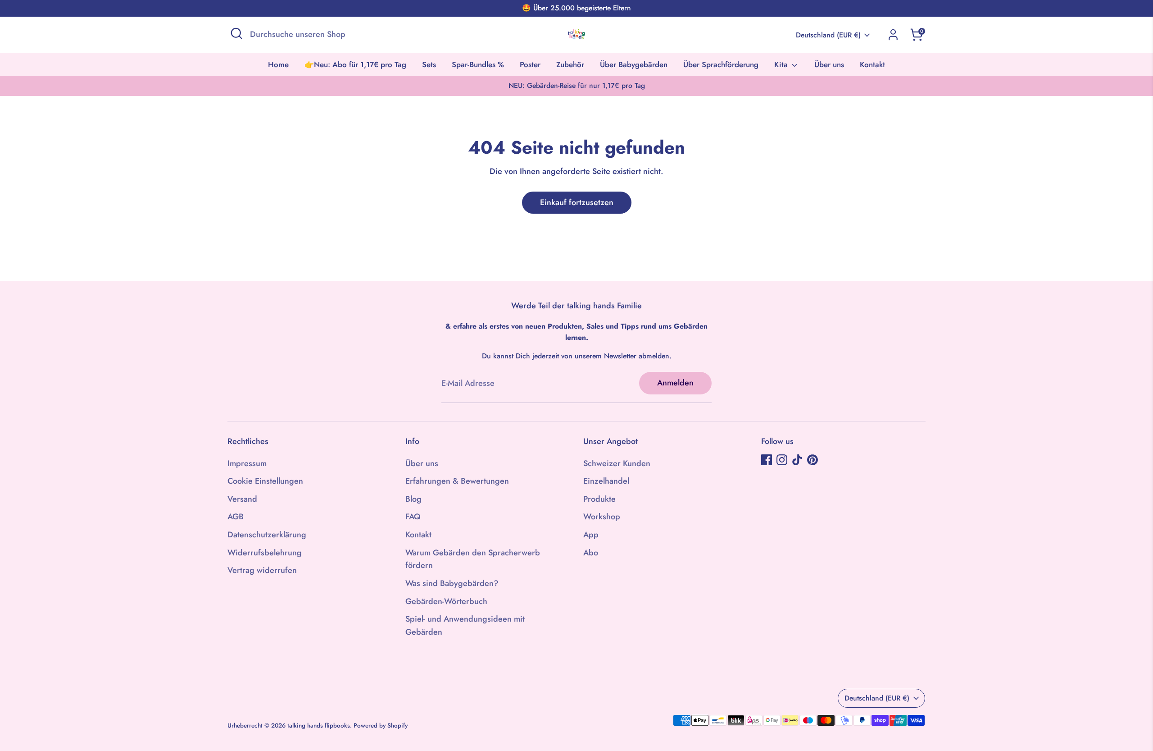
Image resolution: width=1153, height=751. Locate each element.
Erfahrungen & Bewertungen (457, 481)
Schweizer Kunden (616, 463)
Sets (429, 64)
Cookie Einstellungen (265, 481)
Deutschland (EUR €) (828, 35)
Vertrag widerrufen (262, 570)
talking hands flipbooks (318, 725)
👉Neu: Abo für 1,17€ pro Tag (355, 64)
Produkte (599, 499)
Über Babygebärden (633, 64)
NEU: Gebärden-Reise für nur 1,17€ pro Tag (576, 85)
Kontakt (872, 64)
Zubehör (570, 64)
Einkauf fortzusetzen (576, 202)
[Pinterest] (812, 459)
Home (278, 64)
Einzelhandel (606, 481)
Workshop (601, 516)
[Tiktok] (797, 459)
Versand (242, 499)
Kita (782, 64)
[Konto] (893, 35)
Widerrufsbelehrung (264, 553)
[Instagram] (781, 459)
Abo (590, 553)
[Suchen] (236, 33)
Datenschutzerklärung (266, 534)
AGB (235, 516)
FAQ (413, 516)
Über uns (829, 64)
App (591, 534)
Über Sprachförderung (720, 64)
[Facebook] (766, 459)
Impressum (247, 463)
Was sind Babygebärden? (452, 583)
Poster (530, 64)
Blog (413, 499)
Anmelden (675, 383)
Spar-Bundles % (478, 64)
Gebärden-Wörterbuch (446, 601)
